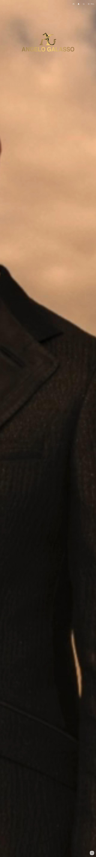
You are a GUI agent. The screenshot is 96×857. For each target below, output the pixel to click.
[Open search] (84, 4)
